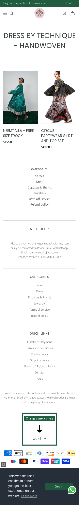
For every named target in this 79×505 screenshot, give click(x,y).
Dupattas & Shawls (40, 187)
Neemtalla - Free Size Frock (18, 133)
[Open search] (12, 13)
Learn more (29, 496)
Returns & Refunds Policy (39, 366)
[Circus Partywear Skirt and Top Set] (58, 97)
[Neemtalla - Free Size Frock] (20, 97)
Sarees (39, 176)
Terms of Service (39, 199)
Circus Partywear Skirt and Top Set (57, 135)
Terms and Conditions (39, 348)
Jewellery (39, 193)
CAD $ (37, 438)
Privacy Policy (39, 354)
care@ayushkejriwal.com (44, 253)
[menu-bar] (5, 13)
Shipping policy (39, 360)
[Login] (65, 13)
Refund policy (39, 204)
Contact (39, 372)
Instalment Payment (39, 342)
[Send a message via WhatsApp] (72, 490)
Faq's (39, 379)
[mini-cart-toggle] (72, 13)
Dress (39, 182)
